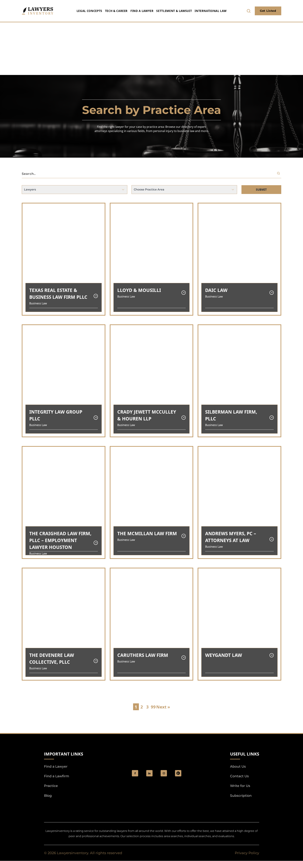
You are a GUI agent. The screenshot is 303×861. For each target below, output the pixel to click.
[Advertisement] (151, 48)
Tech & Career (116, 11)
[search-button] (248, 11)
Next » (163, 707)
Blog (48, 796)
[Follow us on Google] (63, 806)
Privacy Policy (247, 853)
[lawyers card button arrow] (96, 296)
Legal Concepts (89, 11)
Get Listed (268, 10)
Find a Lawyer (141, 11)
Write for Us (240, 786)
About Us (238, 766)
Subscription (241, 796)
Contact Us (239, 776)
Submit (261, 190)
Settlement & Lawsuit (174, 11)
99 (153, 707)
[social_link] (135, 773)
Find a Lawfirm (56, 776)
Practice (51, 786)
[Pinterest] (178, 773)
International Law (210, 11)
